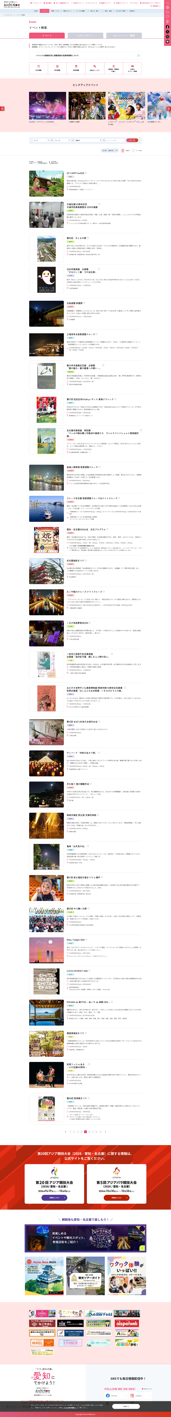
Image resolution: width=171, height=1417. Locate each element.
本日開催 (38, 70)
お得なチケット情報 (132, 70)
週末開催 (76, 70)
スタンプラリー (85, 35)
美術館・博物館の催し (113, 70)
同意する (126, 1406)
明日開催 (57, 70)
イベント (47, 35)
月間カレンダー (95, 70)
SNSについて (148, 1389)
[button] (2, 108)
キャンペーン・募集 (124, 35)
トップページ (8, 15)
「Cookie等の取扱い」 (70, 1408)
